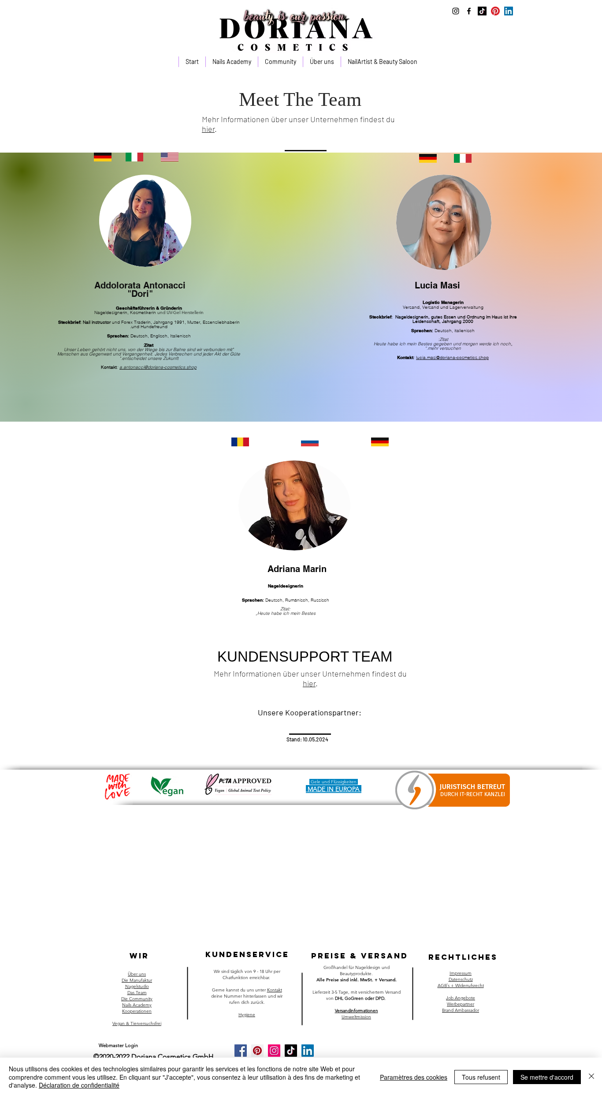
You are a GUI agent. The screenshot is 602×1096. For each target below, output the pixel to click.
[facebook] (469, 11)
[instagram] (455, 11)
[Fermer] (591, 1077)
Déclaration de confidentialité (79, 1085)
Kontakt (274, 990)
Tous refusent (481, 1077)
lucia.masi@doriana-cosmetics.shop (452, 357)
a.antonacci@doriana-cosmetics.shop (158, 367)
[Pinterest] (495, 11)
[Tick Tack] (482, 11)
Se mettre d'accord (546, 1077)
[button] (231, 61)
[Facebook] (240, 1050)
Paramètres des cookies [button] (413, 1077)
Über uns (137, 974)
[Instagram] (274, 1050)
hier (208, 129)
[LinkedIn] (508, 11)
